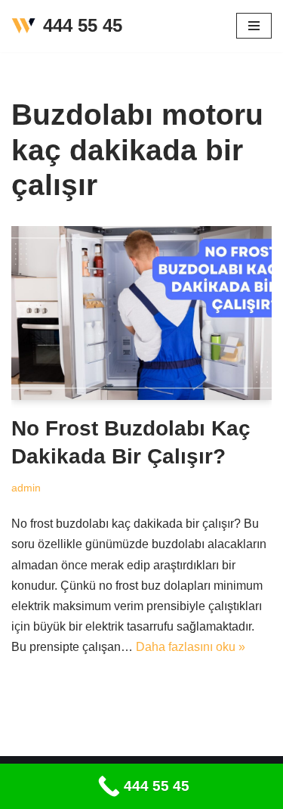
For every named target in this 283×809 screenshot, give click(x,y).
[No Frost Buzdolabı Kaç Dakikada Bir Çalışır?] (141, 313)
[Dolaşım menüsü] (254, 26)
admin (26, 488)
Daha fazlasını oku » (190, 646)
